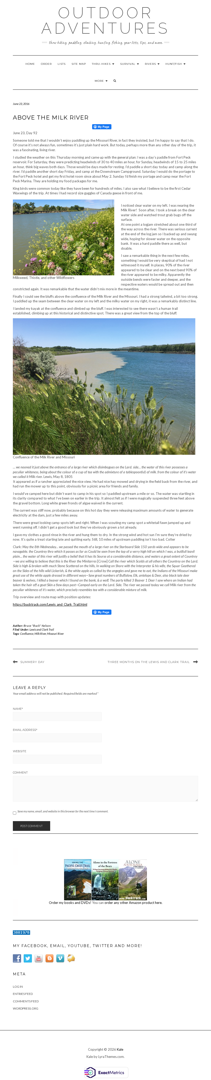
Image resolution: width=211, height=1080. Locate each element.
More (100, 81)
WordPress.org (25, 1008)
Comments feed (26, 1001)
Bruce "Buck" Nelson (37, 625)
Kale (120, 1049)
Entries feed (23, 994)
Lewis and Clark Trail (42, 629)
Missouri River (55, 633)
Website (19, 751)
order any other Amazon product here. (133, 903)
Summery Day (32, 662)
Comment (20, 772)
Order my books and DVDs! (70, 903)
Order (46, 64)
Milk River (40, 633)
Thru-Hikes (102, 64)
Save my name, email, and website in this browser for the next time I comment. (62, 811)
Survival (128, 64)
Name (18, 709)
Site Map (79, 64)
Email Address (25, 730)
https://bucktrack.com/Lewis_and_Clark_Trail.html (50, 604)
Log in (18, 986)
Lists (62, 64)
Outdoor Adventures (105, 20)
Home (30, 64)
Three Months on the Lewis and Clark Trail (149, 662)
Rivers (151, 64)
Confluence (26, 633)
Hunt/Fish (174, 64)
